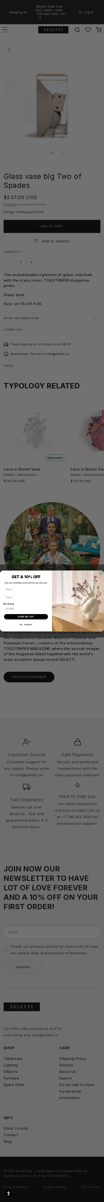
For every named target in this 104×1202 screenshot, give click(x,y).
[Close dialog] (101, 573)
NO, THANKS (26, 625)
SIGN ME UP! (26, 617)
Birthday (8, 604)
